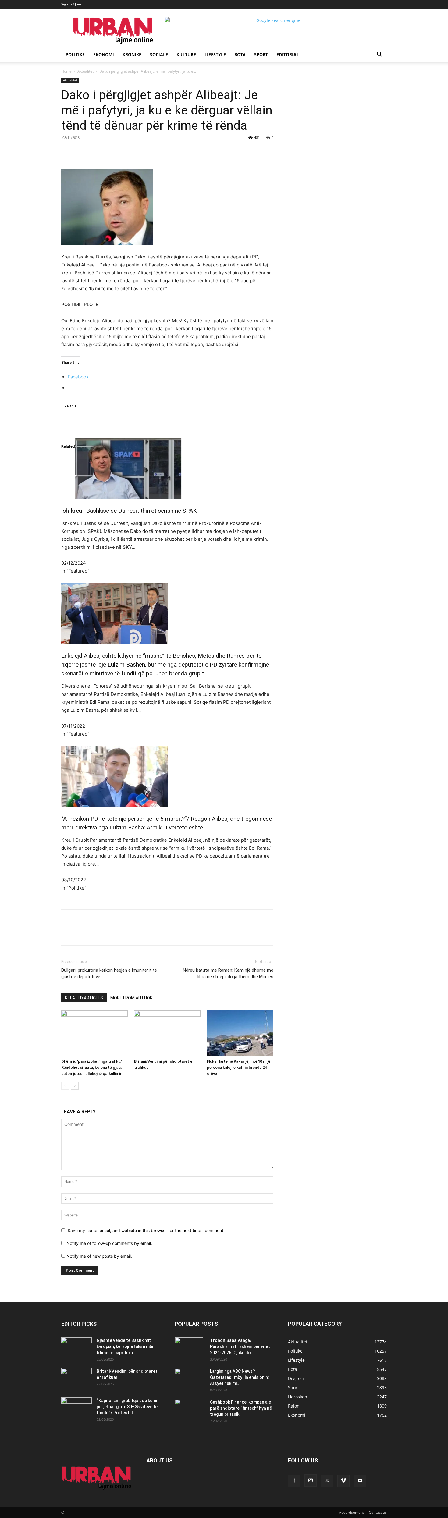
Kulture (186, 54)
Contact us (378, 1512)
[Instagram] (310, 1480)
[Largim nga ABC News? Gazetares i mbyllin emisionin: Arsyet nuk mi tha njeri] (188, 1379)
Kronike (132, 54)
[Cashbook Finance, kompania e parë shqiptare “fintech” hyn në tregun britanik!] (190, 1404)
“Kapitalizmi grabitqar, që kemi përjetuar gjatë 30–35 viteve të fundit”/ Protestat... (127, 1406)
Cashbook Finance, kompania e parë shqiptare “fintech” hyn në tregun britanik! (241, 1408)
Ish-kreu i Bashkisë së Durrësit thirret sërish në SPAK (129, 510)
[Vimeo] (343, 1481)
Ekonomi (103, 54)
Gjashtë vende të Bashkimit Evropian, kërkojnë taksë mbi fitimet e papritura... (125, 1346)
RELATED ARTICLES (84, 998)
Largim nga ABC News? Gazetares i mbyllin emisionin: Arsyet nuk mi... (239, 1377)
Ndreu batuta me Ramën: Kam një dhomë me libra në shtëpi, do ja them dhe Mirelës (228, 973)
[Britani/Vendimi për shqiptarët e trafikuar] (167, 1033)
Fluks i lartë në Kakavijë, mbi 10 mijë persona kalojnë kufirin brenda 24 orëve (238, 1067)
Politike (75, 54)
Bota (240, 54)
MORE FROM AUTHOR (131, 998)
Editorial (287, 54)
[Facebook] (103, 151)
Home (66, 71)
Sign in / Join (71, 4)
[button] (379, 55)
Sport (261, 54)
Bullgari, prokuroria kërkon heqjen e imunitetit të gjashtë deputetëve (109, 973)
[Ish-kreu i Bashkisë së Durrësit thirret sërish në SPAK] (167, 468)
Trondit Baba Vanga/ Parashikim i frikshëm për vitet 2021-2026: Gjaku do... (240, 1346)
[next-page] (75, 1086)
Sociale (159, 54)
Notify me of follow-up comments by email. (109, 1243)
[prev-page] (65, 1086)
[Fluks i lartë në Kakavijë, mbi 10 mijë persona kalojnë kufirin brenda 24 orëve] (240, 1033)
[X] (117, 151)
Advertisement (351, 1512)
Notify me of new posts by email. (99, 1256)
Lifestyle (215, 54)
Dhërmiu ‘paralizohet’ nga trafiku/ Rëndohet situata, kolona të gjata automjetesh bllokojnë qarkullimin (91, 1067)
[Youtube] (360, 1481)
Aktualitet (85, 71)
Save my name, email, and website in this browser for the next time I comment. (146, 1230)
